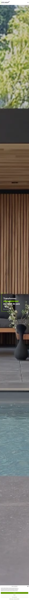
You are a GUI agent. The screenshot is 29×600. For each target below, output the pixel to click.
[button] (27, 586)
